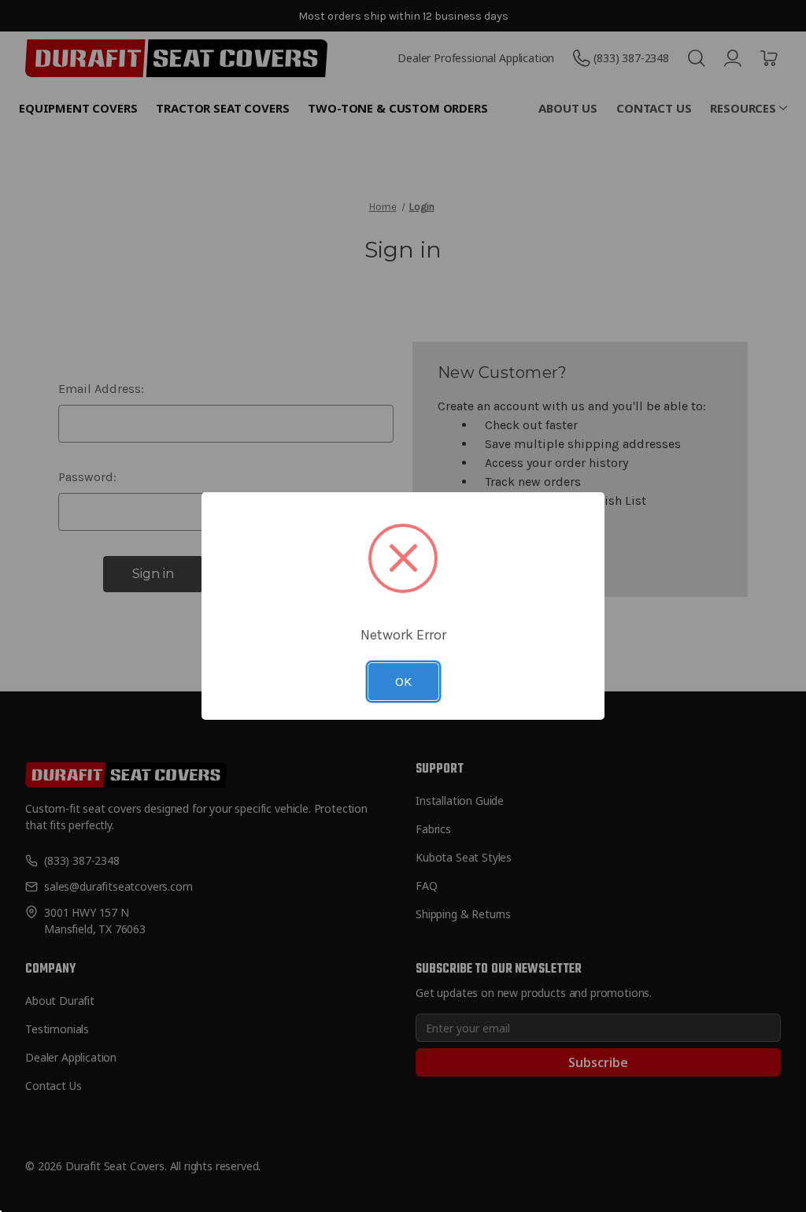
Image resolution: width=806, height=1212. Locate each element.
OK (403, 681)
